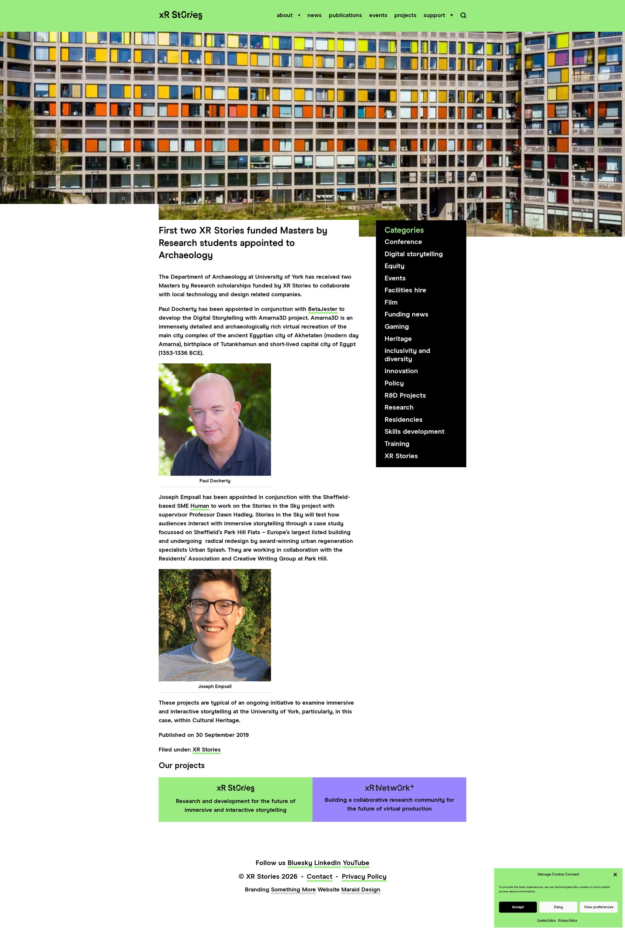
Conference (403, 242)
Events (378, 15)
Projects (405, 15)
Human (199, 506)
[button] (615, 874)
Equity (395, 266)
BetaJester (322, 309)
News (314, 15)
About (284, 15)
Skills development (415, 431)
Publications (345, 15)
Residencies (404, 419)
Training (397, 444)
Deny (558, 907)
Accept (518, 907)
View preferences (598, 907)
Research (399, 407)
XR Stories (401, 456)
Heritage (398, 339)
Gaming (397, 326)
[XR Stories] (181, 16)
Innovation (401, 371)
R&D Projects (405, 395)
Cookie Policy (546, 920)
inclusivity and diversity (407, 355)
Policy (394, 383)
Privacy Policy (567, 920)
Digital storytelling (414, 254)
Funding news (406, 314)
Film (391, 302)
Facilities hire (405, 290)
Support (434, 15)
